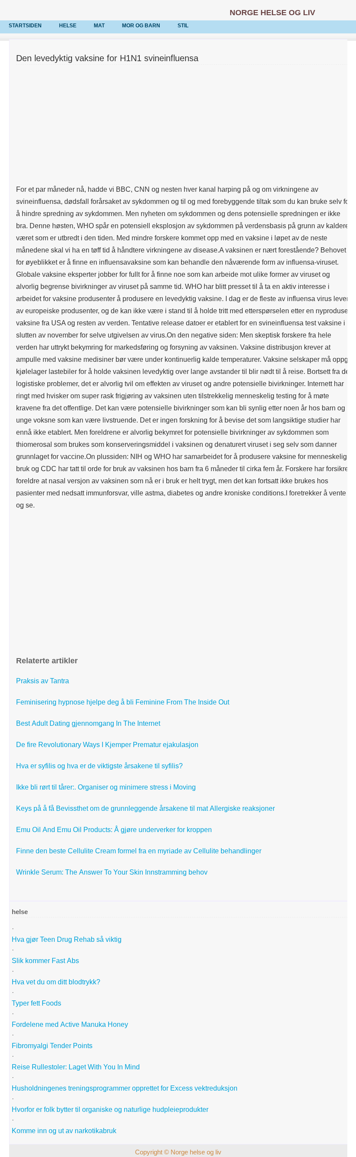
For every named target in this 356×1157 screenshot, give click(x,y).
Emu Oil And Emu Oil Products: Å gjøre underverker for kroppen (115, 829)
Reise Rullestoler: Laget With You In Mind (77, 1067)
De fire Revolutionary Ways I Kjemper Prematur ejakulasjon (108, 744)
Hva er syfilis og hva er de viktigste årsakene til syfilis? (100, 766)
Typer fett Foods (36, 1003)
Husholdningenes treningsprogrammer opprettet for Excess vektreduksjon (125, 1088)
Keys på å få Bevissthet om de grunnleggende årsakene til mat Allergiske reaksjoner (146, 808)
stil (183, 26)
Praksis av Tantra (43, 681)
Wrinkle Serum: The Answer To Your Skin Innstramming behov (112, 872)
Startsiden (25, 26)
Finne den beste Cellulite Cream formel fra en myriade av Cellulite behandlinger (139, 851)
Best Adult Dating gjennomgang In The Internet (89, 723)
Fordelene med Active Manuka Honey (71, 1024)
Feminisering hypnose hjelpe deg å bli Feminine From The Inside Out (123, 702)
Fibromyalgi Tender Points (53, 1045)
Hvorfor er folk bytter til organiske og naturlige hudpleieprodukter (111, 1109)
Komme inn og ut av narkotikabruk (65, 1130)
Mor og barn (141, 26)
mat (99, 26)
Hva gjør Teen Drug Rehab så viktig (67, 939)
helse (67, 26)
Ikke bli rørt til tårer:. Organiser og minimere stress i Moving (107, 787)
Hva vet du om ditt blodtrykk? (57, 982)
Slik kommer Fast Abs (46, 960)
